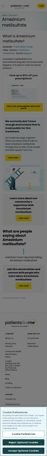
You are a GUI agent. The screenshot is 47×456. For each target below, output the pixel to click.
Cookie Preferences (23, 434)
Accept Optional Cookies (23, 450)
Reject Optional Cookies (23, 442)
